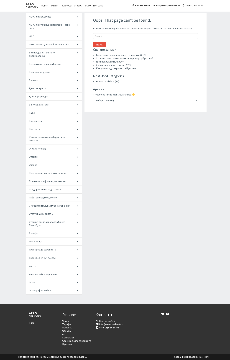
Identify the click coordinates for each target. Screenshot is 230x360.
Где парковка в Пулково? (110, 61)
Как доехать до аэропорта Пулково (116, 68)
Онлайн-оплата (37, 148)
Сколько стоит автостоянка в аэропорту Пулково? (124, 58)
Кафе (32, 112)
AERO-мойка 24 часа (40, 16)
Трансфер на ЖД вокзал (42, 257)
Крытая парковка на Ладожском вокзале (47, 139)
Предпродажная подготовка (45, 189)
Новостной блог (105, 81)
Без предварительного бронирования (42, 54)
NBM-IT (208, 356)
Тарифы (55, 5)
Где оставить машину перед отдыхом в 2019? (121, 55)
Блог (31, 322)
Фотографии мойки (40, 290)
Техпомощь (35, 241)
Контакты (98, 5)
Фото (88, 5)
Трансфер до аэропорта (42, 249)
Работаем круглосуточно (43, 197)
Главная (33, 80)
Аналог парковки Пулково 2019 (113, 65)
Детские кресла (37, 88)
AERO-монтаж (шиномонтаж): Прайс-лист (50, 26)
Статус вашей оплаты (41, 213)
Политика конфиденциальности (47, 181)
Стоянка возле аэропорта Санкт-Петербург (47, 223)
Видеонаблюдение (39, 72)
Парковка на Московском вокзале (48, 173)
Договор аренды (38, 96)
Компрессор (36, 120)
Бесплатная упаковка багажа (45, 63)
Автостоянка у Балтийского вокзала (49, 44)
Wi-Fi (31, 36)
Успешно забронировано (43, 274)
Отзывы (78, 5)
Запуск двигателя (39, 104)
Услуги (44, 5)
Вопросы (67, 5)
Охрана (33, 164)
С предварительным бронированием (49, 205)
